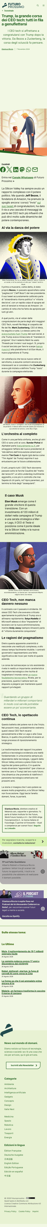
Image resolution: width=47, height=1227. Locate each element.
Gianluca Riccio (7, 49)
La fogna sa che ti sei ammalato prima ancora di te (22, 982)
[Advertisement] (23, 82)
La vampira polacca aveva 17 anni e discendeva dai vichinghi (20, 962)
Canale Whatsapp (22, 177)
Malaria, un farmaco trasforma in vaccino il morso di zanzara (23, 992)
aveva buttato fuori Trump (14, 334)
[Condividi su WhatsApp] (29, 171)
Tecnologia (9, 10)
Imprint (35, 1211)
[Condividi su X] (9, 171)
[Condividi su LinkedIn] (16, 171)
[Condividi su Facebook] (3, 171)
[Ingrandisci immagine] (44, 235)
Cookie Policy (24, 1211)
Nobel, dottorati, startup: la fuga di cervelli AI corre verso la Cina (20, 972)
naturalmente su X (26, 446)
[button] (38, 5)
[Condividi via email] (35, 171)
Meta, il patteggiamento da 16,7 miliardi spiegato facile (22, 952)
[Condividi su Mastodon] (22, 171)
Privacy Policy (10, 1211)
